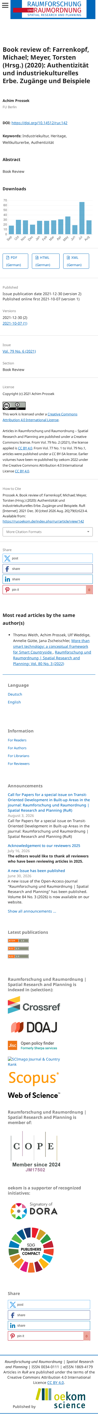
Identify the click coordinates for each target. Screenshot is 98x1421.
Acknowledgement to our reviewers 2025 (44, 845)
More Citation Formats (24, 531)
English (14, 702)
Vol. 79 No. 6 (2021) (19, 351)
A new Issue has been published (36, 870)
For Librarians (18, 755)
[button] (48, 558)
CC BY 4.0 (25, 448)
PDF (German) (13, 261)
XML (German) (74, 261)
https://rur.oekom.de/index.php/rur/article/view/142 (43, 521)
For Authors (17, 748)
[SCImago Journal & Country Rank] (34, 1064)
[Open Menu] (5, 5)
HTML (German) (43, 261)
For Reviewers (19, 763)
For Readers (17, 740)
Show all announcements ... (32, 911)
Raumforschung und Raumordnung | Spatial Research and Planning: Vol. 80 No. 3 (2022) (52, 658)
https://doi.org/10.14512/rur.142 (39, 122)
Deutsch (15, 694)
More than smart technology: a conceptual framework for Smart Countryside (51, 646)
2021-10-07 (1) (15, 323)
